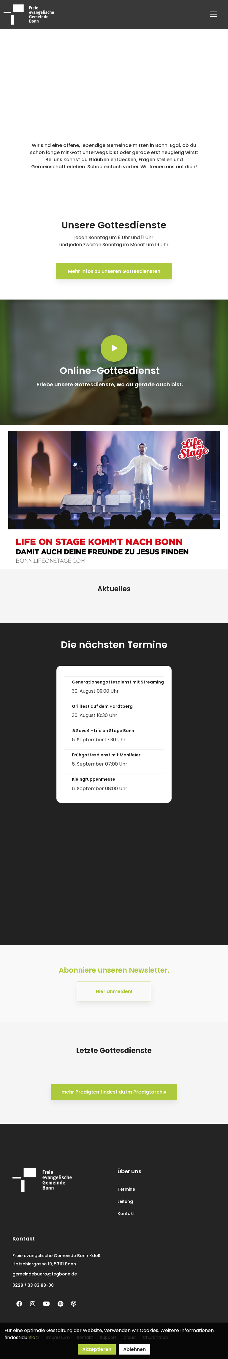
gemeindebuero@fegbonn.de (44, 1274)
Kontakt (126, 1213)
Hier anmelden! (114, 991)
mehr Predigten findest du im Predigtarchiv (114, 1092)
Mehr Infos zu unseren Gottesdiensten (114, 271)
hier (32, 1337)
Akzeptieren (96, 1349)
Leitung (125, 1201)
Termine (126, 1189)
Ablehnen (134, 1349)
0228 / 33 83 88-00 (33, 1285)
